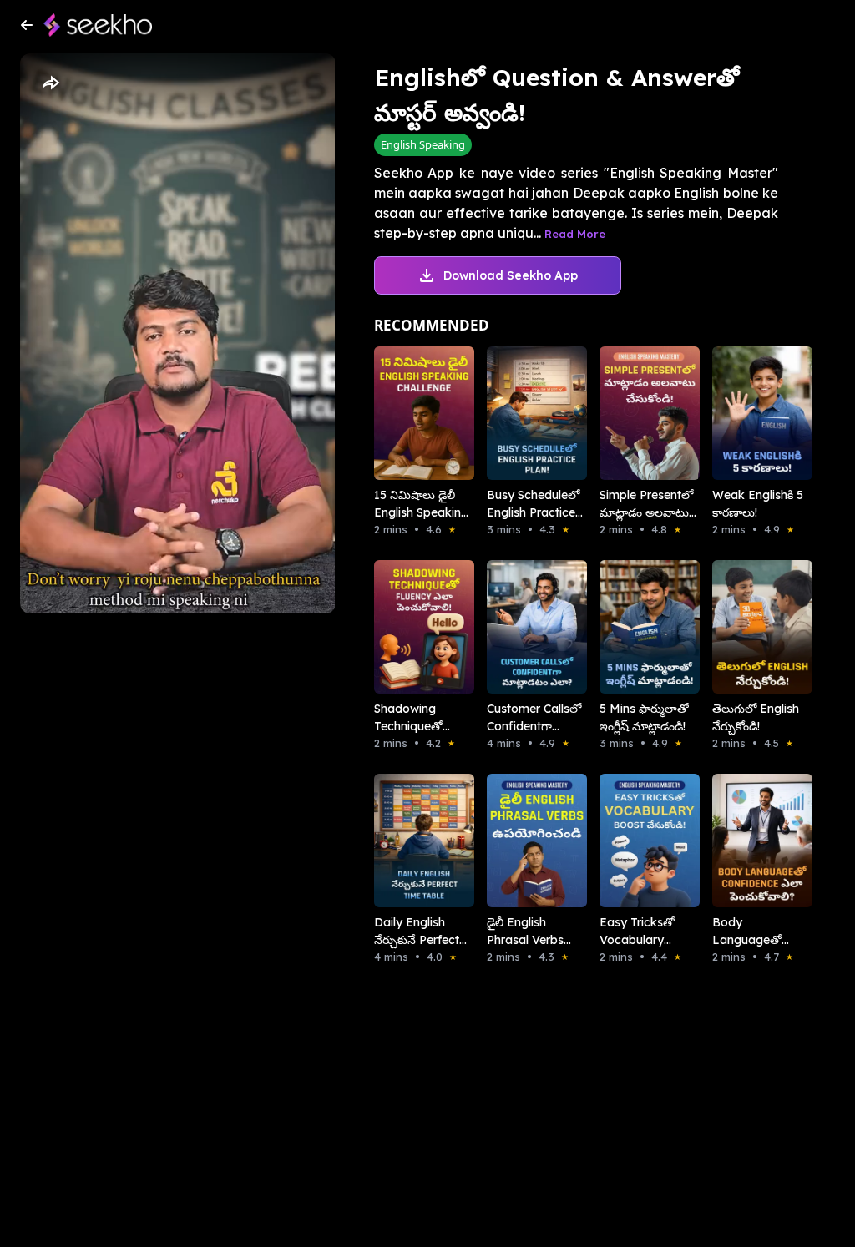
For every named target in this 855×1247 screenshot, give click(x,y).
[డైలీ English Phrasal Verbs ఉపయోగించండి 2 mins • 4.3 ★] (520, 840)
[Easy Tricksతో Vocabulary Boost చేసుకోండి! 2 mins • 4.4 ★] (632, 840)
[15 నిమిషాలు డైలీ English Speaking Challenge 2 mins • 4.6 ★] (407, 413)
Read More (574, 233)
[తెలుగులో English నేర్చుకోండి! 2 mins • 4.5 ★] (745, 627)
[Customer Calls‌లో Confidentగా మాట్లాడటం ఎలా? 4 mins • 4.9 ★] (520, 627)
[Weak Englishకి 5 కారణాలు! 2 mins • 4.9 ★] (745, 413)
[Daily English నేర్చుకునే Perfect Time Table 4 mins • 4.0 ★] (407, 840)
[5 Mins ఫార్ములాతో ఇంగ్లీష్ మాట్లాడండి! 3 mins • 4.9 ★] (632, 627)
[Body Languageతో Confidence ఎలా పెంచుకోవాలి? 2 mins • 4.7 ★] (745, 840)
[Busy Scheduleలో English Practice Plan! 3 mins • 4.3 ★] (520, 413)
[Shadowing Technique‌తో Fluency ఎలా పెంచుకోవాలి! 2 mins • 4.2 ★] (407, 627)
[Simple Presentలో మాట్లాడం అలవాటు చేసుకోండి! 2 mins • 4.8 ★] (632, 413)
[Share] (50, 83)
